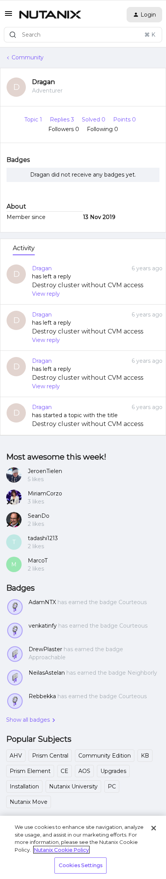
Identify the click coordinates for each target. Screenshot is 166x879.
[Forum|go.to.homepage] (50, 14)
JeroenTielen (45, 471)
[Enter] (13, 34)
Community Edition (104, 755)
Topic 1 (34, 119)
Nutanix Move (28, 801)
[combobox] (83, 34)
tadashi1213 (43, 538)
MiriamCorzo (45, 493)
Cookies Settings (80, 865)
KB (145, 755)
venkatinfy (43, 625)
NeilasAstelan (47, 672)
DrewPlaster (45, 649)
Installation (24, 786)
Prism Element (30, 771)
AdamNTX (42, 602)
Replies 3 (63, 119)
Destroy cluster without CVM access (87, 285)
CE (64, 771)
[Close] (153, 828)
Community (28, 57)
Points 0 (124, 119)
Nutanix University (73, 786)
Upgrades (113, 771)
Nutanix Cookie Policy (61, 850)
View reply (46, 293)
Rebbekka (42, 696)
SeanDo (38, 515)
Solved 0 (94, 119)
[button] (8, 16)
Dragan (43, 82)
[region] (83, 847)
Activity (24, 248)
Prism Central (50, 755)
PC (112, 786)
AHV (16, 755)
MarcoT (37, 560)
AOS (84, 771)
